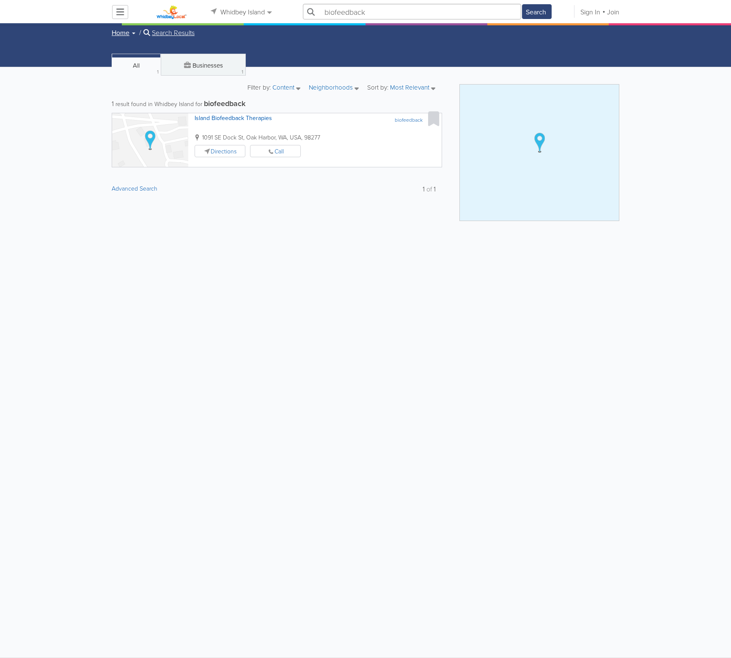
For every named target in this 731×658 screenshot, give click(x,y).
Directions (223, 151)
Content (284, 88)
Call (279, 151)
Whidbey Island (242, 11)
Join (613, 11)
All (146, 68)
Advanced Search (134, 188)
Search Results (173, 32)
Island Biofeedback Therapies (233, 118)
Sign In (590, 11)
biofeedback (409, 119)
